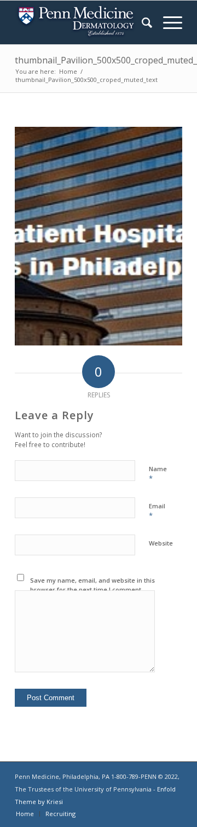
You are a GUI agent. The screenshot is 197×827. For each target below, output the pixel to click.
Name (158, 474)
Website (161, 543)
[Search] (141, 22)
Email (157, 511)
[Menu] (167, 22)
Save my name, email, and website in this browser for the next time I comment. (92, 585)
